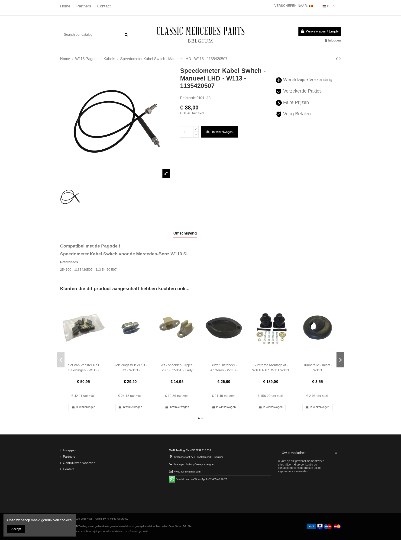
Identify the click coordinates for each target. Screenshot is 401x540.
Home (65, 6)
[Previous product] (337, 59)
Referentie (188, 98)
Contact (104, 6)
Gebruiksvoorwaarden (79, 463)
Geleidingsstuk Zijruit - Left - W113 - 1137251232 (130, 370)
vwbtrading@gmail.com (187, 471)
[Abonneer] (336, 453)
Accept (16, 529)
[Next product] (340, 59)
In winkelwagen (222, 132)
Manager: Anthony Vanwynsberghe (193, 464)
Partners (84, 6)
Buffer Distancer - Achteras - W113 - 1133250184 (224, 370)
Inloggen (69, 450)
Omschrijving (185, 233)
